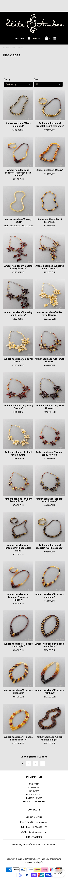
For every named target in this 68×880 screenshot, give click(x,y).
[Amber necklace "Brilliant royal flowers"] (18, 434)
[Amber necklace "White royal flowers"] (50, 294)
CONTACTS (34, 787)
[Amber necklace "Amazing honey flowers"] (18, 248)
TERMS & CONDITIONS (34, 801)
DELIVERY (34, 791)
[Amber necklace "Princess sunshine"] (50, 576)
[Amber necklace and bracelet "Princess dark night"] (18, 527)
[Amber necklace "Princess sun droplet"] (18, 625)
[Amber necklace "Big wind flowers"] (50, 387)
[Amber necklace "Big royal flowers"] (18, 341)
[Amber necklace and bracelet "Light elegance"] (50, 105)
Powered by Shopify (34, 862)
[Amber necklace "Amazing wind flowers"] (18, 294)
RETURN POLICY (34, 798)
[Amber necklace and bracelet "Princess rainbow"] (18, 576)
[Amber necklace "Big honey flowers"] (18, 387)
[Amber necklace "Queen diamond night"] (50, 719)
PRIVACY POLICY (34, 794)
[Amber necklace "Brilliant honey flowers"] (50, 434)
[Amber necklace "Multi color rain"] (50, 201)
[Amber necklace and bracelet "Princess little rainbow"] (18, 152)
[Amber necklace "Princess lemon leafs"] (50, 625)
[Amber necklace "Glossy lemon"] (18, 201)
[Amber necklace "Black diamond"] (18, 105)
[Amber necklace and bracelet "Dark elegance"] (50, 527)
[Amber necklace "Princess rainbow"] (50, 672)
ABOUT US (34, 784)
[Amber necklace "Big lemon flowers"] (50, 341)
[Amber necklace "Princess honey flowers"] (18, 719)
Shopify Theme (40, 859)
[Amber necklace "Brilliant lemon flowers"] (18, 480)
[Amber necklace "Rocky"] (50, 152)
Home (6, 48)
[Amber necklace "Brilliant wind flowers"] (50, 480)
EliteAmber (28, 859)
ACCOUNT (20, 38)
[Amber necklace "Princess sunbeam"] (18, 672)
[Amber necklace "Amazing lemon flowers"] (50, 248)
